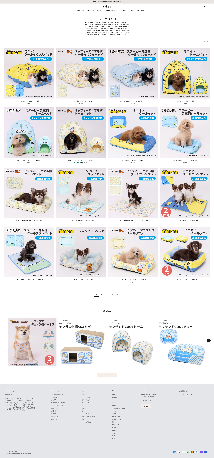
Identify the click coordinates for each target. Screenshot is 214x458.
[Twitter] (183, 395)
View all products (107, 375)
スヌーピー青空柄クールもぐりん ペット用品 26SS (133, 101)
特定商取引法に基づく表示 (58, 403)
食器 (83, 408)
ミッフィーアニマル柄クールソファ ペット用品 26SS (133, 280)
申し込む (146, 406)
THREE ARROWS (116, 425)
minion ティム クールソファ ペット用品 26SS (81, 280)
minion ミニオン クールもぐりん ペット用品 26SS (29, 101)
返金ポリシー (54, 416)
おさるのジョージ (116, 419)
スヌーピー (114, 411)
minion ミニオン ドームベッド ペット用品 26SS (185, 101)
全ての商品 (100, 11)
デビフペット (115, 436)
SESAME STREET (116, 416)
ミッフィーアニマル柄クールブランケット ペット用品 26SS (133, 221)
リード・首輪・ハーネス (88, 416)
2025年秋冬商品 (86, 422)
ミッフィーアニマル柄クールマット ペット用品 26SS (29, 221)
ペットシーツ (85, 403)
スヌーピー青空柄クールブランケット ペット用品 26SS (29, 280)
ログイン (131, 11)
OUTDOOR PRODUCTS (118, 408)
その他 (113, 438)
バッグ (84, 394)
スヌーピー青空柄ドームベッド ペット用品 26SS (29, 160)
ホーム (72, 11)
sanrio (113, 403)
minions (114, 405)
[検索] (205, 6)
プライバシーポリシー (57, 405)
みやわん (114, 427)
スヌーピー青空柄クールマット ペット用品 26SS (185, 160)
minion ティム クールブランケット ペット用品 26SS (81, 221)
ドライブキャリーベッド (88, 400)
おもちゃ (84, 411)
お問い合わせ (54, 411)
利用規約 (53, 414)
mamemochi (115, 397)
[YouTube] (191, 395)
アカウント (54, 397)
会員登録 (124, 11)
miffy (113, 400)
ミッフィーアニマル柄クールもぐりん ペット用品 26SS (81, 101)
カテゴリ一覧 (90, 11)
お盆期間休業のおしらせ (112, 11)
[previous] (5, 340)
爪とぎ (84, 405)
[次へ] (117, 295)
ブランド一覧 (80, 11)
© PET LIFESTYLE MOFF (12, 451)
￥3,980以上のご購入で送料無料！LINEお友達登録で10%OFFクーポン (107, 1)
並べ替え (206, 42)
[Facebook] (179, 395)
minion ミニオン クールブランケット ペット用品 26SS (185, 221)
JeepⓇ (113, 394)
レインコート (85, 414)
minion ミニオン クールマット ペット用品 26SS (133, 160)
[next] (209, 340)
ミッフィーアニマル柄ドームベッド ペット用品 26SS (81, 160)
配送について (54, 419)
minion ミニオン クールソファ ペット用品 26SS (185, 280)
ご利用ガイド (140, 11)
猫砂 (83, 419)
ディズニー (114, 414)
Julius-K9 (114, 430)
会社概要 (53, 400)
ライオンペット (116, 433)
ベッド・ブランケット (88, 397)
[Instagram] (187, 395)
